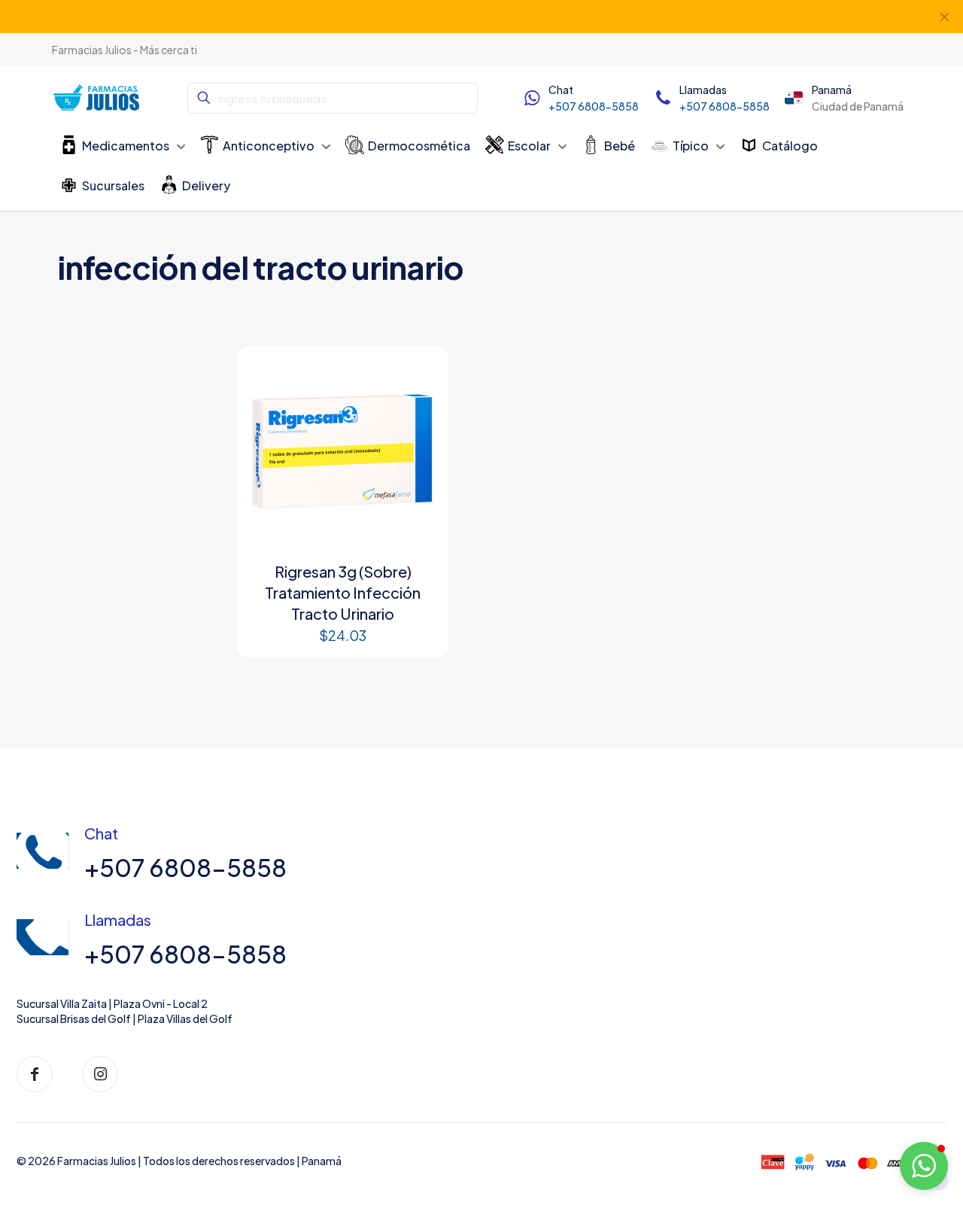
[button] (924, 1166)
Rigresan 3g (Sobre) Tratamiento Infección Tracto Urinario (343, 592)
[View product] (419, 374)
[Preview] (419, 406)
